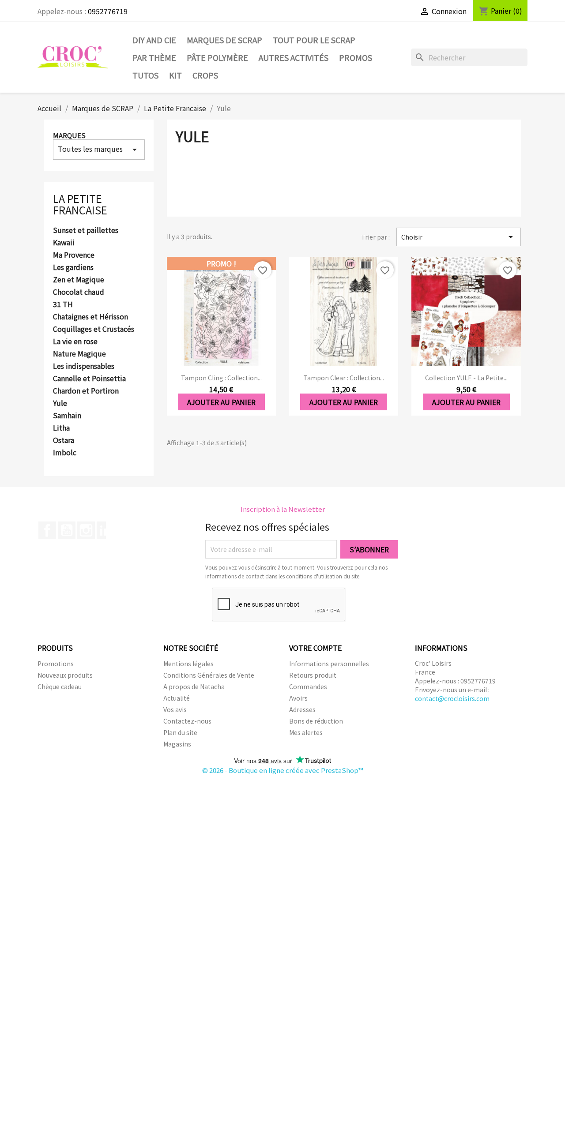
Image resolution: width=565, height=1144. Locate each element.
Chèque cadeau (60, 686)
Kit (175, 75)
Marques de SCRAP (224, 39)
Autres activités (293, 57)
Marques (69, 135)
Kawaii (64, 243)
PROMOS (355, 57)
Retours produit (312, 675)
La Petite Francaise (80, 204)
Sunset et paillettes (85, 230)
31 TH (63, 304)
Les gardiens (73, 267)
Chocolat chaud (78, 292)
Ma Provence (73, 255)
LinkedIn (105, 530)
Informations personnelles (329, 663)
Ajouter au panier (221, 402)
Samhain (67, 415)
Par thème (154, 57)
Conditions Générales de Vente (208, 675)
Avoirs (298, 698)
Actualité (176, 698)
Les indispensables (83, 366)
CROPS (205, 75)
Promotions (56, 663)
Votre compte (315, 647)
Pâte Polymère (217, 57)
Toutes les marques (99, 149)
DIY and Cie (154, 39)
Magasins (177, 743)
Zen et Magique (78, 280)
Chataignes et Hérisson (90, 317)
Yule (60, 403)
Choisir (458, 237)
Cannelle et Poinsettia (89, 378)
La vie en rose (75, 341)
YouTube (66, 530)
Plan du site (180, 732)
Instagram (86, 530)
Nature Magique (79, 354)
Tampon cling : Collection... (221, 377)
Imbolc (64, 453)
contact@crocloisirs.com (452, 698)
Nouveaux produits (65, 675)
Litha (61, 428)
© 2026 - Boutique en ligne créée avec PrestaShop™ (282, 770)
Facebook (47, 530)
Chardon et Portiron (86, 391)
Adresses (302, 709)
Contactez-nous (187, 720)
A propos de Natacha (194, 686)
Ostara (63, 440)
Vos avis (175, 709)
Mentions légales (188, 663)
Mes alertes (306, 732)
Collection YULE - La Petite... (466, 377)
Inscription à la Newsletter (283, 509)
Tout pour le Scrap (314, 39)
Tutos (145, 75)
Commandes (308, 686)
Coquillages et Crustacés (93, 329)
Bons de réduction (316, 720)
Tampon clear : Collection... (343, 377)
